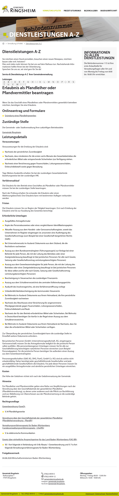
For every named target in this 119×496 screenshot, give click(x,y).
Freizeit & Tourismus (72, 11)
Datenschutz (100, 494)
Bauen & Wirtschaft (109, 11)
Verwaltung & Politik (52, 11)
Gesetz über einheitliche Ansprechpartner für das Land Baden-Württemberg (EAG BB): (39, 440)
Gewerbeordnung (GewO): (13, 407)
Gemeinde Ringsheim (11, 133)
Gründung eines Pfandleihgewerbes (20, 116)
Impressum (90, 494)
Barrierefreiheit (112, 494)
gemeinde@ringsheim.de (54, 479)
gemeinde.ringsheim (56, 482)
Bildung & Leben (91, 11)
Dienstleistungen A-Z (34, 44)
